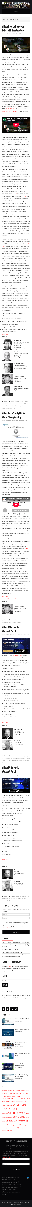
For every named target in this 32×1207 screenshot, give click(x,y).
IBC (10, 1101)
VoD (12, 1128)
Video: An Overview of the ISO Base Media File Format (15, 942)
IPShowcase (20, 620)
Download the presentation (10, 599)
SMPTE (18, 1117)
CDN (5, 1093)
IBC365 (15, 1101)
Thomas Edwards (10, 408)
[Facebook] (7, 1009)
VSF (16, 1128)
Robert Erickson (25, 406)
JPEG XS (14, 194)
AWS (16, 401)
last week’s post (17, 655)
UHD (9, 1128)
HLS (6, 1101)
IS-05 (26, 403)
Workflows (7, 1130)
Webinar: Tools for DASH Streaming (11, 949)
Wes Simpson (22, 760)
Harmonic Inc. (16, 1099)
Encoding (19, 1096)
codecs (24, 1093)
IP (28, 756)
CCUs (26, 548)
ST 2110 (4, 408)
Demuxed (9, 1096)
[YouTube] (16, 1009)
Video (5, 401)
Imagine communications (15, 403)
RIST (11, 1117)
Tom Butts (5, 760)
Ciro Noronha (20, 401)
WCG (17, 760)
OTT (13, 1112)
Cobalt (26, 401)
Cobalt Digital (5, 403)
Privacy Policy (6, 928)
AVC (18, 1091)
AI (8, 1090)
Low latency (11, 1109)
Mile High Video (21, 1109)
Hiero (12, 1204)
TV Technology (12, 760)
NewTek (4, 758)
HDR (26, 756)
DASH (4, 1096)
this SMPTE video (11, 109)
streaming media (14, 1125)
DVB (13, 1096)
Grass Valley (14, 620)
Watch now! (5, 334)
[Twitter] (3, 1009)
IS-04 (23, 403)
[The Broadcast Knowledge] (16, 4)
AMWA (12, 401)
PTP (22, 1113)
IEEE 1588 (20, 1101)
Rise (10, 966)
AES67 (4, 1091)
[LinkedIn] (12, 1009)
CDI (25, 196)
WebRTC (21, 1128)
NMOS (18, 406)
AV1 (12, 1091)
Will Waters (9, 901)
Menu (16, 11)
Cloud (11, 1093)
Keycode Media (13, 406)
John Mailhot (5, 406)
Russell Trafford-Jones (21, 34)
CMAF (17, 1093)
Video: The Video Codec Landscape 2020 (12, 952)
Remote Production (11, 758)
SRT (26, 1117)
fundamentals (14, 756)
